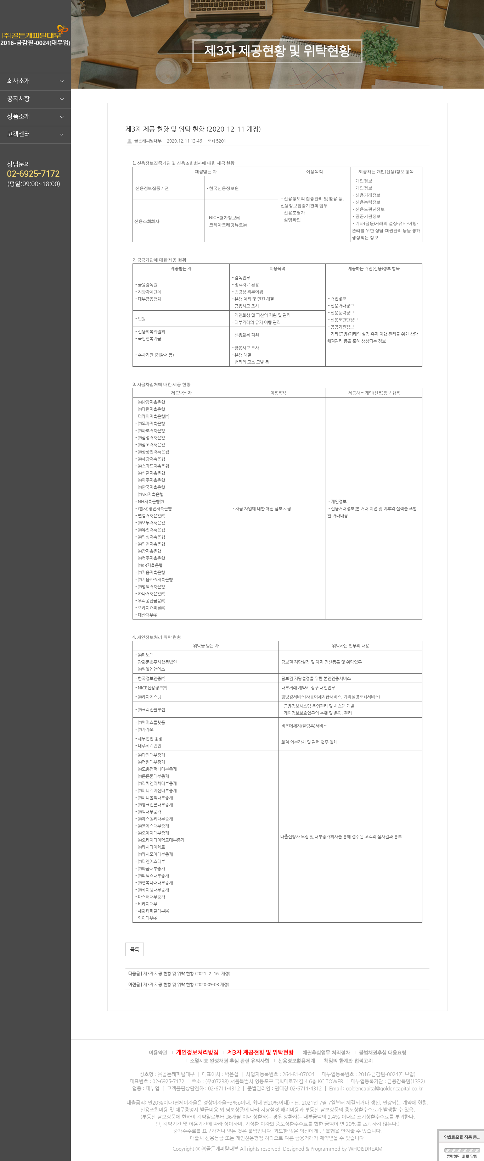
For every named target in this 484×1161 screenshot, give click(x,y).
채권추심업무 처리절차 (326, 1052)
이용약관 (158, 1052)
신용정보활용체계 (296, 1060)
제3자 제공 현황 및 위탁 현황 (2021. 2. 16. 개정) (186, 973)
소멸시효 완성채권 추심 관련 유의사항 (229, 1060)
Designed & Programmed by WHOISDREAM (333, 1148)
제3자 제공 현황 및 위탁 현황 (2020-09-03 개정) (186, 984)
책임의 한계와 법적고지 (348, 1060)
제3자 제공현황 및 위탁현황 (260, 1052)
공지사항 (18, 98)
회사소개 (18, 81)
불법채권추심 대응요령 (382, 1052)
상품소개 (18, 116)
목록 (134, 949)
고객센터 (18, 134)
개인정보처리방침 (197, 1052)
